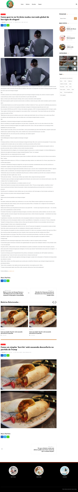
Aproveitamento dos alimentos (66, 78)
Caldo (70, 83)
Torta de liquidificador (68, 92)
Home (22, 4)
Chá (67, 86)
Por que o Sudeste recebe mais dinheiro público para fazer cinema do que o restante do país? (44, 450)
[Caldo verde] (62, 47)
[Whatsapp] (8, 25)
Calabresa (70, 81)
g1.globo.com (11, 271)
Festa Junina (62, 89)
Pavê (73, 89)
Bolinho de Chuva (71, 29)
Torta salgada (63, 95)
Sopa (61, 92)
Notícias (27, 4)
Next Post (50, 290)
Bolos (61, 81)
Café (65, 81)
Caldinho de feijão (63, 83)
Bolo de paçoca (71, 38)
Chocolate (62, 86)
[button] (76, 4)
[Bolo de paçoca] (62, 38)
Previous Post (8, 290)
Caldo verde (70, 47)
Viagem (39, 4)
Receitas (34, 4)
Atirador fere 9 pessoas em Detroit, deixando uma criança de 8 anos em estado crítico (44, 294)
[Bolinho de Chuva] (62, 29)
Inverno (68, 89)
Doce (70, 86)
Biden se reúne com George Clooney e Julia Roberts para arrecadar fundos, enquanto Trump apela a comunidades (13, 294)
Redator (4, 22)
